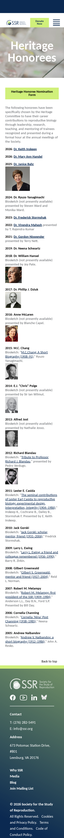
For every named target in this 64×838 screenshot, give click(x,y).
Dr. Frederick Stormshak (30, 217)
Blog (13, 782)
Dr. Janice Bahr (24, 164)
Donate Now (39, 22)
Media (14, 776)
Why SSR (16, 770)
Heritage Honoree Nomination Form (32, 93)
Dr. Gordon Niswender (29, 237)
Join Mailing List (21, 788)
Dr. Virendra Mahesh (28, 225)
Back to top (49, 661)
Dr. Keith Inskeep (25, 149)
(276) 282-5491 (24, 722)
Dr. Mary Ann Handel (28, 156)
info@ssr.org (22, 729)
